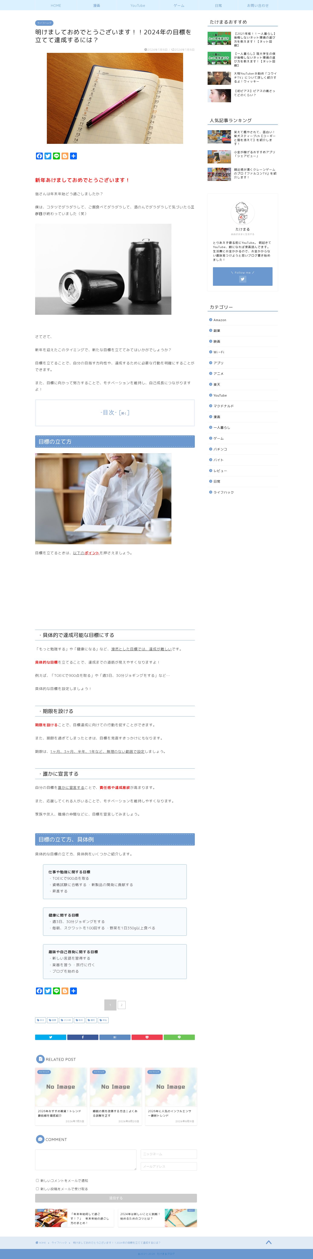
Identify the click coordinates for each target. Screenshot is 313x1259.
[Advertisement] (239, 570)
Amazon (220, 320)
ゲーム (179, 5)
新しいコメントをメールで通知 (64, 1180)
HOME (56, 5)
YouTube (138, 5)
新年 (80, 1020)
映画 (217, 341)
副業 (217, 330)
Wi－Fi (219, 352)
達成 (92, 1020)
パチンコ (220, 449)
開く (124, 413)
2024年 (67, 1020)
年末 (41, 1020)
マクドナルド (224, 406)
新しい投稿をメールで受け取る (64, 1189)
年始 (104, 1020)
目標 (53, 1020)
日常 (218, 5)
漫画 (96, 5)
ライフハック (44, 23)
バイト (219, 460)
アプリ (219, 363)
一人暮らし (222, 427)
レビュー (220, 471)
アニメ (219, 373)
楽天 (217, 384)
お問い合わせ (258, 5)
